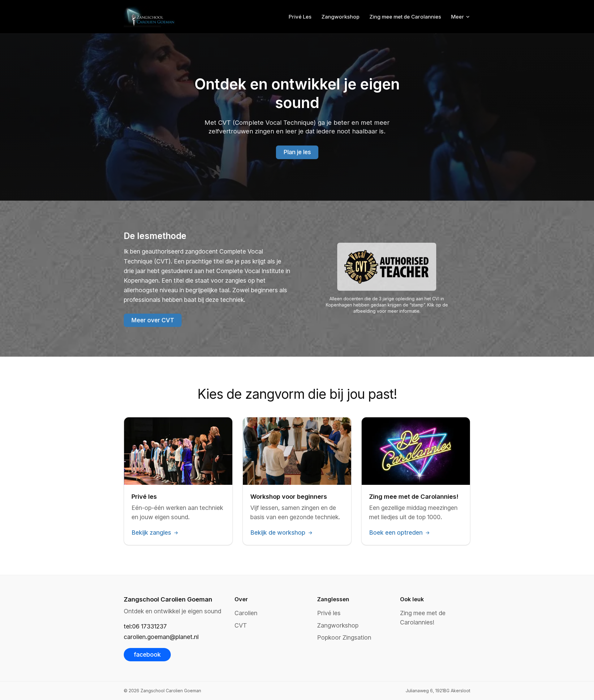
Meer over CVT (152, 320)
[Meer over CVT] (386, 267)
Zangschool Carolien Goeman (168, 599)
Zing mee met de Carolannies (405, 17)
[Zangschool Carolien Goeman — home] (150, 16)
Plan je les (297, 152)
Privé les (329, 613)
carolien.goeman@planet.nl (161, 637)
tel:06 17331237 (145, 626)
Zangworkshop (340, 17)
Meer (457, 17)
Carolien (246, 613)
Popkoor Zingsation (344, 637)
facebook (147, 654)
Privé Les (300, 17)
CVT (241, 625)
